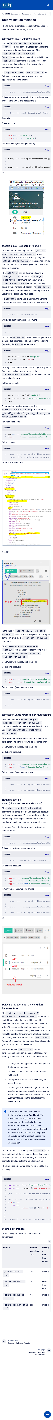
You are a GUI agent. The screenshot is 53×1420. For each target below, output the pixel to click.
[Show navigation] (47, 1414)
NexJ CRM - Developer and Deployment (16, 14)
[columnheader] (15, 1256)
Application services (41, 14)
